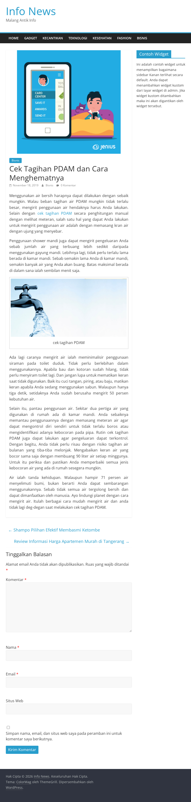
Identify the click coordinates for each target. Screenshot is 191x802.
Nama (12, 647)
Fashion (124, 38)
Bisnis (142, 38)
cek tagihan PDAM (55, 213)
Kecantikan (53, 38)
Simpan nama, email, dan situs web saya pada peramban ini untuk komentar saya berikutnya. (64, 736)
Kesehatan (102, 38)
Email (12, 674)
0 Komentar (68, 185)
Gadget (30, 38)
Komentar (16, 579)
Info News (31, 11)
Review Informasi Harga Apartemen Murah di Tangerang (72, 541)
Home (14, 38)
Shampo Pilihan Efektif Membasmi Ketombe (54, 530)
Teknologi (77, 38)
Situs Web (14, 700)
